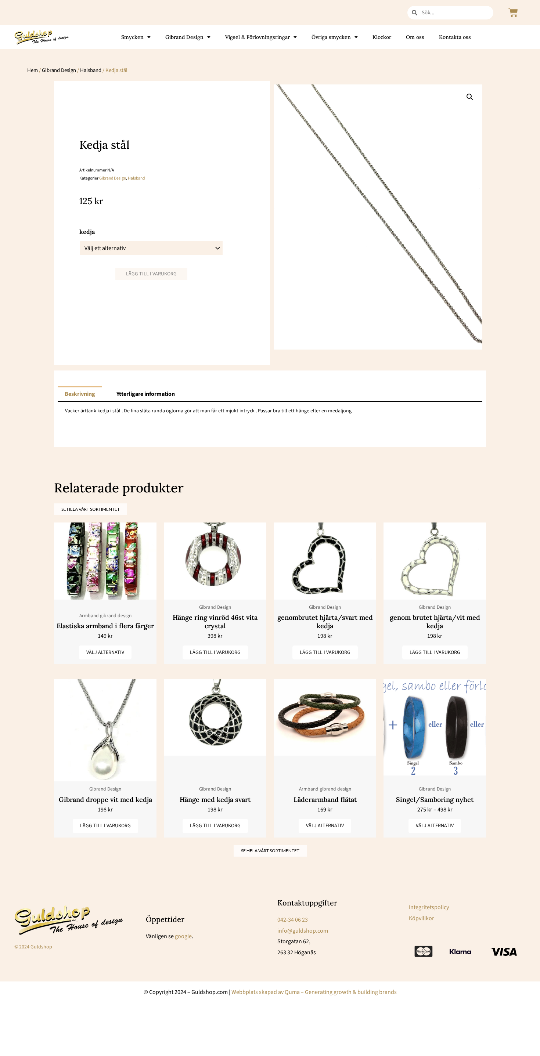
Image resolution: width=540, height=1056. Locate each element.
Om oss (415, 37)
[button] (469, 97)
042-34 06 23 (292, 920)
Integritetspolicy (429, 907)
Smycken (132, 37)
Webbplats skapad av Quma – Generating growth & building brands (314, 992)
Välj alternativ (105, 652)
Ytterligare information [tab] (145, 394)
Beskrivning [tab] (80, 394)
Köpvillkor (421, 918)
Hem (32, 70)
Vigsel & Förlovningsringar (257, 37)
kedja (87, 231)
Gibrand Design (184, 37)
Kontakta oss (455, 37)
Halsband (90, 70)
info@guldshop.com (302, 931)
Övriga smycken (331, 37)
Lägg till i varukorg (151, 274)
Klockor (381, 37)
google (183, 936)
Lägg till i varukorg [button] (215, 652)
